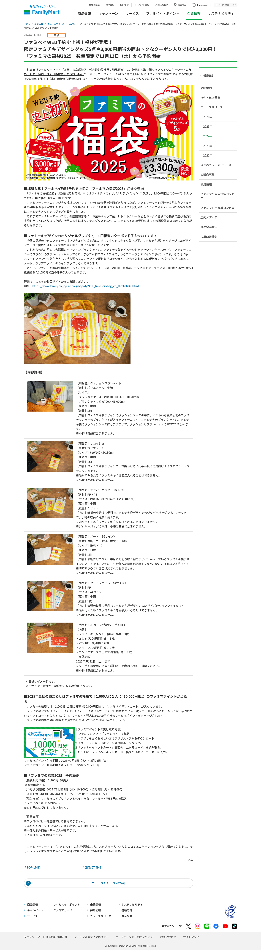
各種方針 (126, 910)
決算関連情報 (209, 237)
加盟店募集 (94, 4)
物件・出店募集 (210, 97)
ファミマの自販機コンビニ (217, 208)
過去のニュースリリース (215, 165)
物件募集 (110, 4)
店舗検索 (182, 4)
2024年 (72, 23)
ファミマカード (62, 910)
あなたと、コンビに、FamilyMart (41, 10)
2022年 (207, 155)
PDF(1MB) (34, 867)
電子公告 (126, 916)
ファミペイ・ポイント (162, 13)
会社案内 (206, 88)
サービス (132, 13)
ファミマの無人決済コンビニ (217, 196)
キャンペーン (108, 13)
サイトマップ (191, 937)
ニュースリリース (56, 23)
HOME (27, 23)
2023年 (207, 146)
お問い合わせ (161, 4)
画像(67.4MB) (94, 867)
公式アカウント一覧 (170, 926)
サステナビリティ (221, 13)
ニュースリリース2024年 (109, 883)
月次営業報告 (209, 227)
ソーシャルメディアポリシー (91, 937)
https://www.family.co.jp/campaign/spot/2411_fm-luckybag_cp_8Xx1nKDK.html (85, 286)
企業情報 (38, 23)
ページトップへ (249, 938)
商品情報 (84, 13)
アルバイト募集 (141, 4)
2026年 (207, 117)
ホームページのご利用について (134, 937)
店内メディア (208, 217)
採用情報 (124, 4)
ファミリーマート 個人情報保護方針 (45, 937)
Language (202, 5)
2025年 (207, 126)
